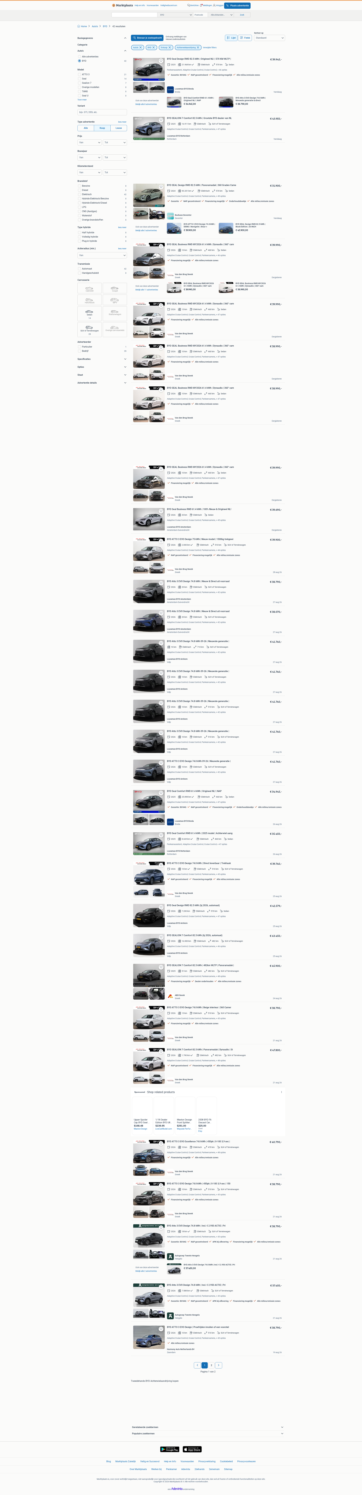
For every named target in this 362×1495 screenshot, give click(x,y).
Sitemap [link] (228, 1469)
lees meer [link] (122, 122)
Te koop (164, 47)
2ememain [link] (214, 1469)
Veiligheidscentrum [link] (168, 5)
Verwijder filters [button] (209, 47)
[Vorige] (197, 1365)
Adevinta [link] (185, 1469)
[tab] (231, 38)
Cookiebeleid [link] (226, 1461)
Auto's (135, 47)
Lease (119, 128)
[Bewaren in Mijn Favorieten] (161, 61)
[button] (205, 5)
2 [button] (211, 1365)
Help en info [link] (140, 5)
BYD (149, 47)
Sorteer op (258, 33)
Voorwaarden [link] (153, 5)
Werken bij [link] (156, 1469)
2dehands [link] (199, 1469)
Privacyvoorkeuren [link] (246, 1461)
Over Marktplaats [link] (138, 1469)
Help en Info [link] (170, 1461)
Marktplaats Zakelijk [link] (125, 1461)
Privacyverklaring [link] (207, 1461)
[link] (122, 5)
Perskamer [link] (171, 1469)
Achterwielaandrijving (186, 47)
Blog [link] (108, 1461)
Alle (86, 128)
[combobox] (134, 14)
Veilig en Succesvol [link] (150, 1461)
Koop (102, 128)
